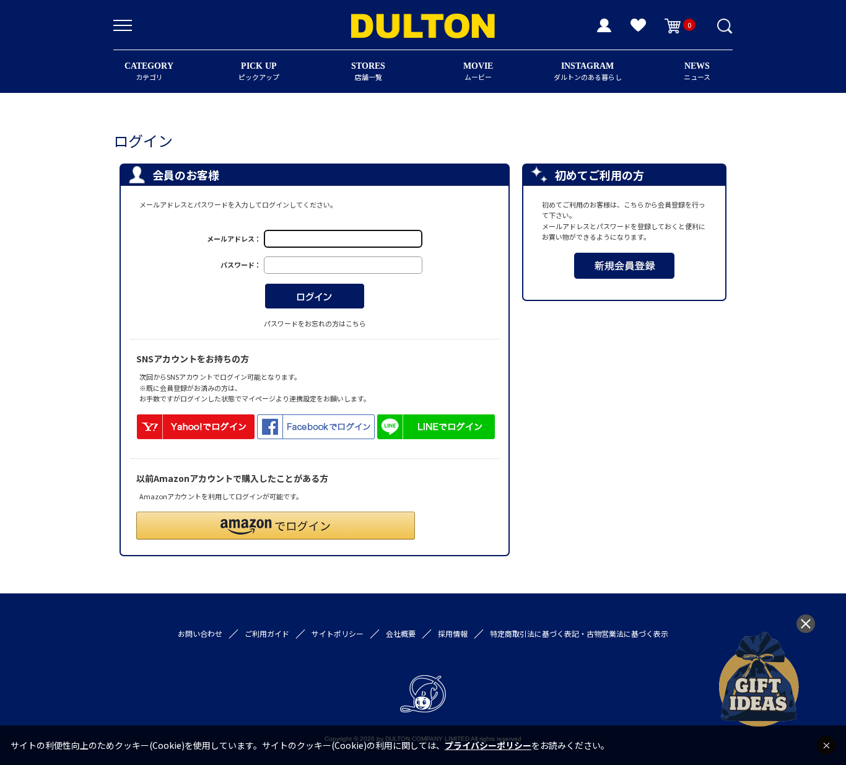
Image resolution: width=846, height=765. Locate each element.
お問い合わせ (200, 633)
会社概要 (401, 633)
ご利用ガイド (267, 633)
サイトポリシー (338, 633)
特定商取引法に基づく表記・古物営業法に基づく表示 (579, 633)
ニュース (697, 71)
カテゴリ (148, 71)
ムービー (478, 71)
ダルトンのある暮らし (588, 71)
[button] (275, 526)
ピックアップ (258, 71)
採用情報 (453, 633)
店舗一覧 (368, 71)
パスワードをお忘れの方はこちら (315, 323)
